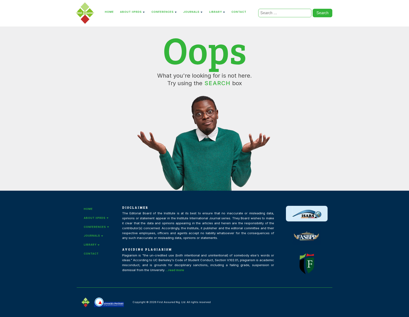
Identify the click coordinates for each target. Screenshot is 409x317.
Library (215, 11)
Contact (238, 11)
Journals (191, 11)
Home (109, 11)
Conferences (162, 11)
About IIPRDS (131, 11)
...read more (174, 270)
